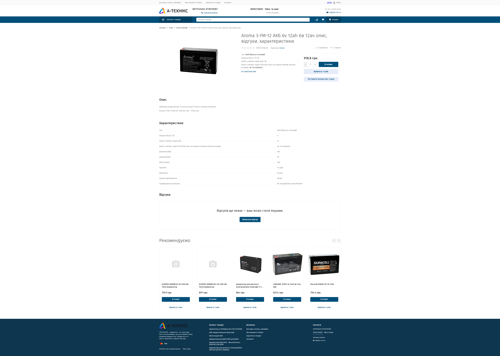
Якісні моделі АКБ (216, 336)
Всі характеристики (248, 71)
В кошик (328, 64)
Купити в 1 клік (321, 71)
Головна (162, 28)
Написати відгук (262, 48)
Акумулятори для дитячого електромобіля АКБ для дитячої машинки (225, 349)
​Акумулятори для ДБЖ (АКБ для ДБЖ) (224, 339)
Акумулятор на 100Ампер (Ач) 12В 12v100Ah (225, 329)
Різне (171, 28)
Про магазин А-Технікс (193, 3)
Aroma (281, 48)
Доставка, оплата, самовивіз (170, 3)
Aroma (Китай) (182, 28)
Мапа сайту (186, 349)
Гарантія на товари (213, 3)
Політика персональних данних (169, 349)
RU (331, 3)
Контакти (227, 3)
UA (328, 3)
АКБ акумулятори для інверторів (221, 332)
